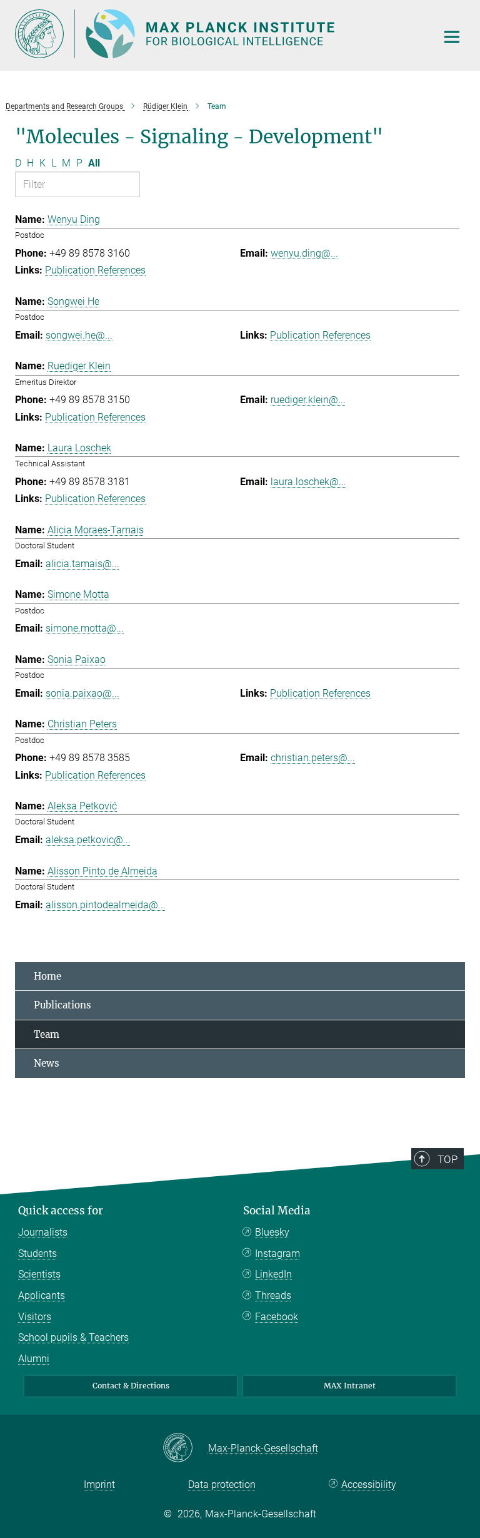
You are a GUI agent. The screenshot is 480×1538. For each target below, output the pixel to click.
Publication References (95, 270)
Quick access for (60, 1210)
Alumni (33, 1359)
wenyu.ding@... (304, 253)
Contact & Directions (130, 1385)
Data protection (222, 1484)
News (46, 1063)
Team (46, 1034)
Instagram (277, 1253)
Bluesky (272, 1232)
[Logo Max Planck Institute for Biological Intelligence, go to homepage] (218, 33)
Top (448, 1159)
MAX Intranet (350, 1385)
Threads (273, 1295)
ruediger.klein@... (308, 400)
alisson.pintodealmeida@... (106, 905)
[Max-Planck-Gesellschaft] (185, 1448)
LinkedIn (273, 1274)
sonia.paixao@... (82, 693)
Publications (62, 1005)
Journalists (43, 1232)
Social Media (277, 1210)
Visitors (34, 1317)
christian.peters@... (313, 758)
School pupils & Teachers (73, 1337)
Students (37, 1253)
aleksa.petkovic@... (88, 840)
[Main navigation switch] (451, 36)
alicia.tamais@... (82, 564)
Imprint (99, 1484)
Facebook (276, 1317)
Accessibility (368, 1484)
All (94, 163)
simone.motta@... (85, 628)
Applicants (41, 1295)
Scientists (39, 1274)
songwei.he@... (79, 335)
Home (47, 976)
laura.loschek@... (308, 482)
